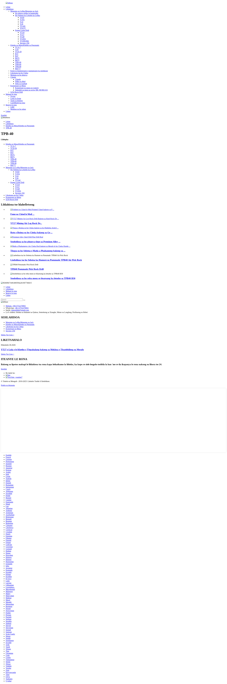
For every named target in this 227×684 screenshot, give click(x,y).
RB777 (18, 69)
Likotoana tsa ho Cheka (19, 73)
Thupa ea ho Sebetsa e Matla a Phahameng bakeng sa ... (37, 251)
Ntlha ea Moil (20, 81)
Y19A (22, 20)
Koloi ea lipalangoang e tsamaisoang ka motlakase (29, 71)
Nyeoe (12, 96)
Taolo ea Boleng (16, 101)
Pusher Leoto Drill (22, 30)
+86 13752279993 (21, 308)
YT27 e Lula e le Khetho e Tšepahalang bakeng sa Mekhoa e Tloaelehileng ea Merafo (42, 349)
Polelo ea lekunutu (8, 385)
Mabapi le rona (11, 94)
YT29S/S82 (24, 41)
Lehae (8, 7)
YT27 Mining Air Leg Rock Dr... (26, 223)
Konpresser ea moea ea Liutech (27, 88)
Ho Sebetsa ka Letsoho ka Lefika (27, 15)
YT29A (23, 39)
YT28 (22, 37)
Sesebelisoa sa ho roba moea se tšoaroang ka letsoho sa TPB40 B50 (42, 278)
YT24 (22, 32)
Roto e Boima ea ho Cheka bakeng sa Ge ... (31, 232)
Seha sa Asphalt (21, 84)
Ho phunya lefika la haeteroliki (26, 13)
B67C (17, 58)
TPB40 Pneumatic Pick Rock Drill (27, 269)
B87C (17, 60)
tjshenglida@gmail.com (20, 310)
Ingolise (4, 369)
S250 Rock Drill (16, 92)
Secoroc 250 (24, 43)
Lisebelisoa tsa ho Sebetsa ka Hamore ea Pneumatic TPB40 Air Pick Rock (46, 260)
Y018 (22, 18)
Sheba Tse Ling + (7, 335)
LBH (12, 107)
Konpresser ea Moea (18, 86)
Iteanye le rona (11, 105)
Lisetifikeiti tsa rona (17, 103)
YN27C (23, 28)
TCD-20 (18, 52)
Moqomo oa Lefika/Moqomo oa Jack (24, 11)
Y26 (21, 24)
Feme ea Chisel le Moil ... (22, 214)
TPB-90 (18, 67)
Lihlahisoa (9, 9)
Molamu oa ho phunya (18, 75)
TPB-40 (18, 62)
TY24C (23, 26)
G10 (16, 50)
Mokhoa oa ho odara (18, 109)
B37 (16, 54)
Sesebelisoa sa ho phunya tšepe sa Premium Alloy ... (35, 241)
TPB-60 (18, 64)
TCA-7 (18, 47)
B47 (16, 56)
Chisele (13, 77)
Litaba (8, 111)
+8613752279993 (19, 306)
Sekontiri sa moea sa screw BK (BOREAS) (31, 90)
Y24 (21, 22)
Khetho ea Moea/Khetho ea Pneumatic (24, 45)
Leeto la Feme (15, 99)
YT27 (22, 35)
